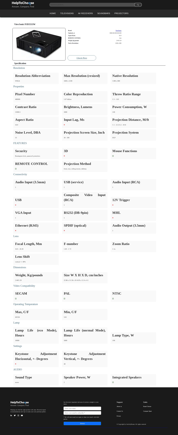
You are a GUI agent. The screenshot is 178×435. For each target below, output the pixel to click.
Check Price (82, 58)
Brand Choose (147, 406)
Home (53, 13)
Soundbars (103, 13)
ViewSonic (118, 30)
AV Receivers (85, 13)
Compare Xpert (147, 411)
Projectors (121, 13)
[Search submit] (138, 5)
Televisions (67, 13)
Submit (82, 423)
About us (119, 406)
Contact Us (120, 411)
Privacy (119, 416)
